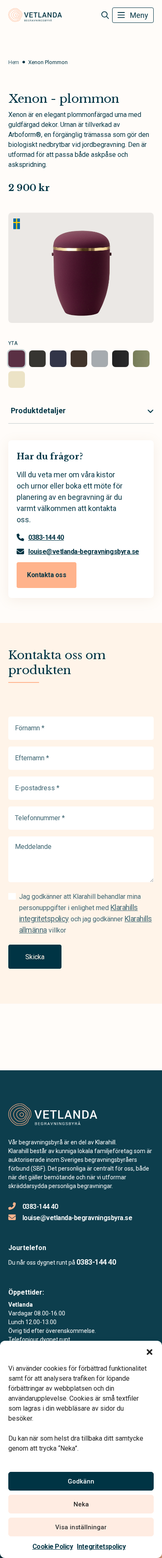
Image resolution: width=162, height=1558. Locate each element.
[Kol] (120, 358)
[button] (149, 1351)
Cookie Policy (52, 1547)
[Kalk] (99, 358)
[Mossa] (141, 358)
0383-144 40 (46, 537)
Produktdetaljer (38, 410)
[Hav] (58, 358)
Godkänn (81, 1481)
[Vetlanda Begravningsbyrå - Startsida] (52, 1115)
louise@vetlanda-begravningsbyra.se (83, 552)
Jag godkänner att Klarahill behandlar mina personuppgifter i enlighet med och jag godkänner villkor (85, 913)
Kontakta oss (46, 575)
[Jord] (79, 358)
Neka (81, 1504)
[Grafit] (37, 358)
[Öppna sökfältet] (105, 15)
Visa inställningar (81, 1527)
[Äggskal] (16, 379)
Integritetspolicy (101, 1547)
